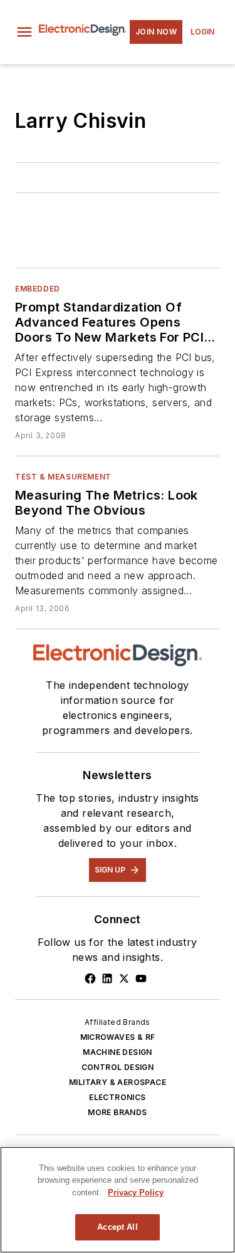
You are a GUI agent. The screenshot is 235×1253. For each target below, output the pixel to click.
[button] (24, 32)
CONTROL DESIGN (117, 1067)
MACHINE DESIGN (117, 1052)
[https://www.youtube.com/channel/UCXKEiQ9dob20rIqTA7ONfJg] (141, 978)
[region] (117, 1199)
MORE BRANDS (117, 1112)
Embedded (37, 288)
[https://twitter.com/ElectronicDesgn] (124, 978)
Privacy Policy (136, 1192)
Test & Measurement (63, 476)
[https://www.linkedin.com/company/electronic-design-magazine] (107, 978)
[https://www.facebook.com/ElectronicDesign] (90, 978)
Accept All (117, 1227)
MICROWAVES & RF (117, 1037)
